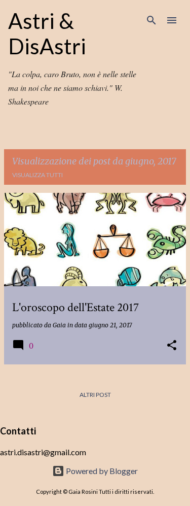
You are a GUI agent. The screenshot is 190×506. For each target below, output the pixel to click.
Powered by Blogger (101, 471)
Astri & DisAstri (47, 33)
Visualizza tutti (37, 175)
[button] (172, 346)
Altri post (95, 394)
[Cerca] (151, 20)
